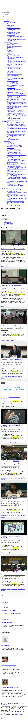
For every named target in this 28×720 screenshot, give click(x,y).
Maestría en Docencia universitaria (15, 201)
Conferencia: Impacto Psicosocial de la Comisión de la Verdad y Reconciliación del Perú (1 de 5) (13, 576)
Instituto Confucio (11, 90)
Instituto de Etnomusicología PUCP (15, 113)
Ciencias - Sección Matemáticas (14, 46)
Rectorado (9, 142)
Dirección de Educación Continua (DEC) (17, 167)
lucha (2, 378)
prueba (8, 138)
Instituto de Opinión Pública (14, 97)
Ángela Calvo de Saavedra (9, 665)
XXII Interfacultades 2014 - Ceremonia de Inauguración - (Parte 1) (13, 541)
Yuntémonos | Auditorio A (13, 149)
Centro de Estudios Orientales (14, 118)
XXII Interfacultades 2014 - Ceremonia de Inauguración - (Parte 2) (13, 430)
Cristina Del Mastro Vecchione (10, 687)
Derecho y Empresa (12, 194)
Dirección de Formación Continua (15, 136)
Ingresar (6, 14)
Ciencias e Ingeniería (12, 30)
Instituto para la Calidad (13, 92)
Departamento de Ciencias (13, 68)
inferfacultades (4, 552)
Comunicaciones (11, 25)
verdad (3, 479)
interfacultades (4, 442)
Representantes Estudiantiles (14, 120)
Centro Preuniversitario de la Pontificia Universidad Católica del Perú (16, 95)
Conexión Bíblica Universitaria (14, 89)
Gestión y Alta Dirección (13, 33)
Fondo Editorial (11, 58)
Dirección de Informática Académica (16, 125)
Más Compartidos (8, 224)
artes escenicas (10, 47)
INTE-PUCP (10, 71)
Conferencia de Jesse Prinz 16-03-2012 (13, 249)
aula (2, 376)
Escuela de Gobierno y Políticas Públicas (17, 192)
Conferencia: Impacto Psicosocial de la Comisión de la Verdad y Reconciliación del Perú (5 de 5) (13, 465)
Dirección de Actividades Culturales (15, 185)
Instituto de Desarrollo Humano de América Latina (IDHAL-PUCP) (15, 111)
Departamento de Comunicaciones (15, 57)
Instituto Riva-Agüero (12, 75)
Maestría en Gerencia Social (14, 189)
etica (9, 376)
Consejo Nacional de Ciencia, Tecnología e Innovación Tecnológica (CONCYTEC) (17, 107)
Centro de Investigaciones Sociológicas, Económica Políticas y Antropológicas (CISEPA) (16, 103)
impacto (8, 478)
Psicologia (9, 54)
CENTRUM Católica (12, 82)
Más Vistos (5, 219)
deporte (11, 442)
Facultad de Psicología (12, 162)
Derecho (9, 23)
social (12, 340)
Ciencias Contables (11, 40)
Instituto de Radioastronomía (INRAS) (16, 160)
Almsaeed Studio (17, 714)
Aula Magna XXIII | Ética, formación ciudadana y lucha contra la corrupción (13, 364)
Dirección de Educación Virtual (14, 127)
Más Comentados (8, 223)
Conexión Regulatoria (12, 139)
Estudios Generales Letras (13, 28)
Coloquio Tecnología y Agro (14, 153)
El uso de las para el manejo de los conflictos (12, 402)
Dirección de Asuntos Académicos (15, 135)
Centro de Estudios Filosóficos (14, 74)
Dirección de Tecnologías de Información (17, 157)
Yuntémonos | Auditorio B (13, 150)
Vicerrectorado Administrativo (14, 146)
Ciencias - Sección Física (13, 43)
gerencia (8, 340)
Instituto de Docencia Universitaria (15, 93)
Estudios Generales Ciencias (14, 29)
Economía (9, 50)
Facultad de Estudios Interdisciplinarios (16, 39)
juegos (15, 442)
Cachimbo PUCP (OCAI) (13, 184)
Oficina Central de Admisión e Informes (16, 123)
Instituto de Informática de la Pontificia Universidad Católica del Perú (16, 155)
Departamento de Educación (14, 67)
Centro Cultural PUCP (12, 83)
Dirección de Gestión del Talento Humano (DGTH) (15, 172)
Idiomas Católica (11, 88)
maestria (3, 340)
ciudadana (20, 376)
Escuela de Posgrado (12, 191)
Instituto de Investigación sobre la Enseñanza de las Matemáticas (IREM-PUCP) (16, 116)
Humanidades (10, 44)
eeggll (2, 266)
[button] (3, 9)
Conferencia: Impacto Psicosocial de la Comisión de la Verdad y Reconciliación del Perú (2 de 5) (13, 503)
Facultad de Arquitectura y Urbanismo (16, 177)
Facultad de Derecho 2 (12, 164)
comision (3, 478)
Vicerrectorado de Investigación (14, 145)
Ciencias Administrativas (13, 49)
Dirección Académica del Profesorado (16, 134)
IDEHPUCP (10, 72)
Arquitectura (10, 51)
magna (5, 376)
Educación (9, 26)
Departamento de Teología (13, 166)
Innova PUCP (10, 148)
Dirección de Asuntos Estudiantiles (15, 124)
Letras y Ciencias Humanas (13, 32)
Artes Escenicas (11, 35)
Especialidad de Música (12, 81)
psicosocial (14, 478)
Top (2, 718)
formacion (14, 376)
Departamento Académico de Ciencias (16, 60)
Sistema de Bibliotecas (12, 143)
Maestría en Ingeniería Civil (13, 205)
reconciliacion (21, 478)
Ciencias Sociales (11, 22)
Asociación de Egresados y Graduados (16, 163)
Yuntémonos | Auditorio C (13, 152)
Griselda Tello (5, 645)
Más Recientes (7, 222)
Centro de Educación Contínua (14, 76)
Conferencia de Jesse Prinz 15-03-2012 (13, 288)
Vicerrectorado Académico (13, 159)
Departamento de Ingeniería (13, 56)
